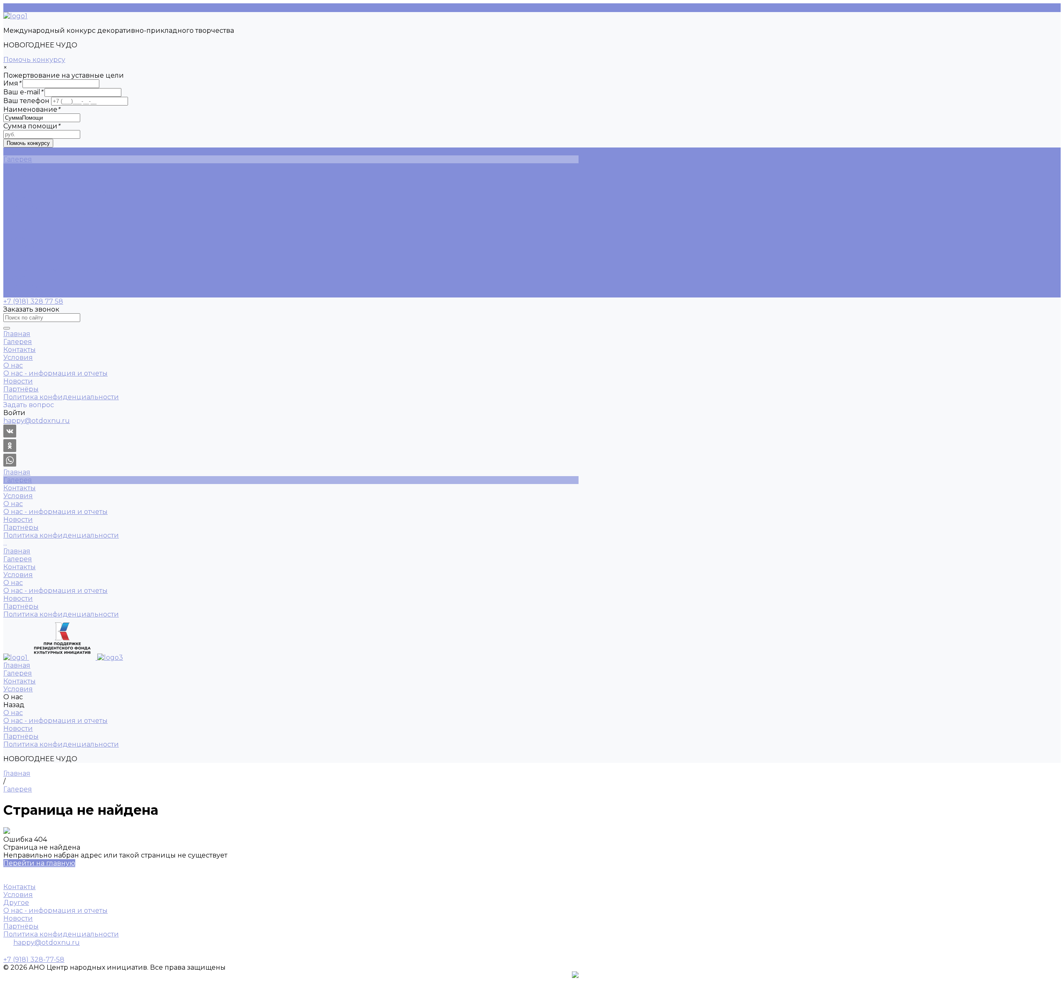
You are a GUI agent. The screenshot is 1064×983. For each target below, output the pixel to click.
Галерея (17, 238)
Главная (16, 230)
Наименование (31, 109)
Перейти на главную (39, 863)
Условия (18, 254)
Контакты (19, 246)
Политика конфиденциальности (61, 215)
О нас (13, 262)
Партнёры (21, 207)
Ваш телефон (26, 101)
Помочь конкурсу (34, 60)
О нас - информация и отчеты (55, 191)
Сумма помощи (31, 126)
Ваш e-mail (23, 92)
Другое (16, 903)
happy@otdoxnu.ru (46, 942)
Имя (12, 83)
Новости (18, 199)
